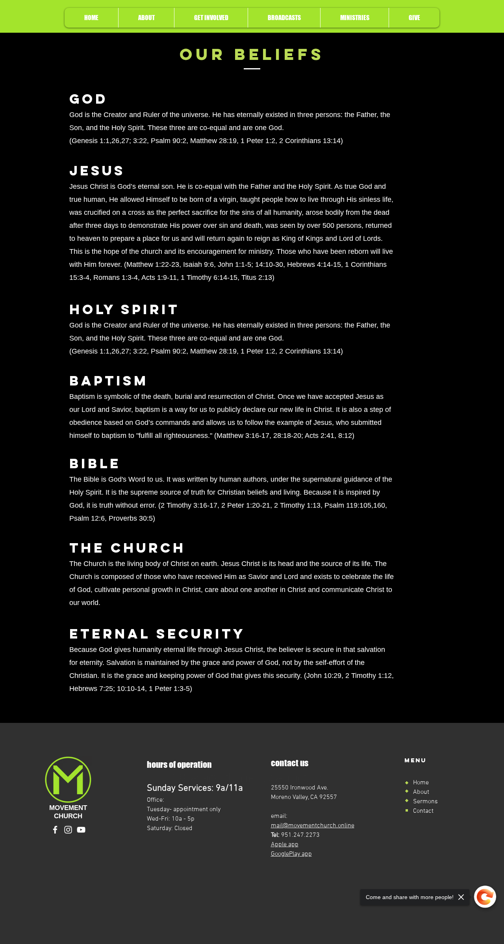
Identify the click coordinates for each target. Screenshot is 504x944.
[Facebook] (55, 830)
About (421, 792)
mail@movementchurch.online (312, 826)
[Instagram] (68, 830)
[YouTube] (81, 830)
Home (421, 783)
